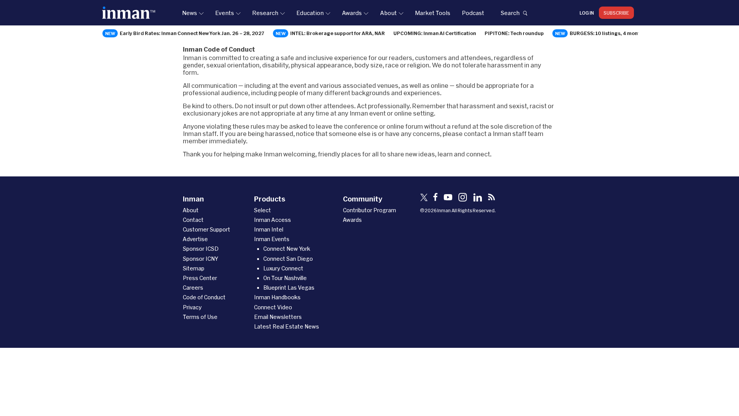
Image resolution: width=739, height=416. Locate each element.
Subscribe (616, 12)
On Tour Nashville (285, 278)
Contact (193, 219)
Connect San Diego (288, 258)
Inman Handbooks (277, 297)
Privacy (192, 307)
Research (265, 12)
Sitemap (193, 268)
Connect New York (286, 248)
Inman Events (271, 239)
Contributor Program (369, 210)
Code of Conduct (204, 297)
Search (510, 12)
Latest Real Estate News (286, 326)
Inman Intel (268, 229)
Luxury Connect (283, 268)
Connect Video (273, 307)
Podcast (473, 12)
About (388, 12)
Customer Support (206, 229)
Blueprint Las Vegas (288, 287)
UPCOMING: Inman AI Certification (434, 33)
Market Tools (432, 12)
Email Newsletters (278, 317)
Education (310, 12)
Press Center (200, 278)
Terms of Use (200, 317)
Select (262, 210)
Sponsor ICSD (201, 248)
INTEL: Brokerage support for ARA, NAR (337, 33)
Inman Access (272, 219)
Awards (352, 12)
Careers (193, 287)
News (189, 12)
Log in (587, 12)
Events (224, 12)
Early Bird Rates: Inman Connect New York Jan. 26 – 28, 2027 (192, 33)
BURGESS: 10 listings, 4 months (607, 33)
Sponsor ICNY (200, 258)
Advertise (195, 239)
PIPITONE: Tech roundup (514, 33)
